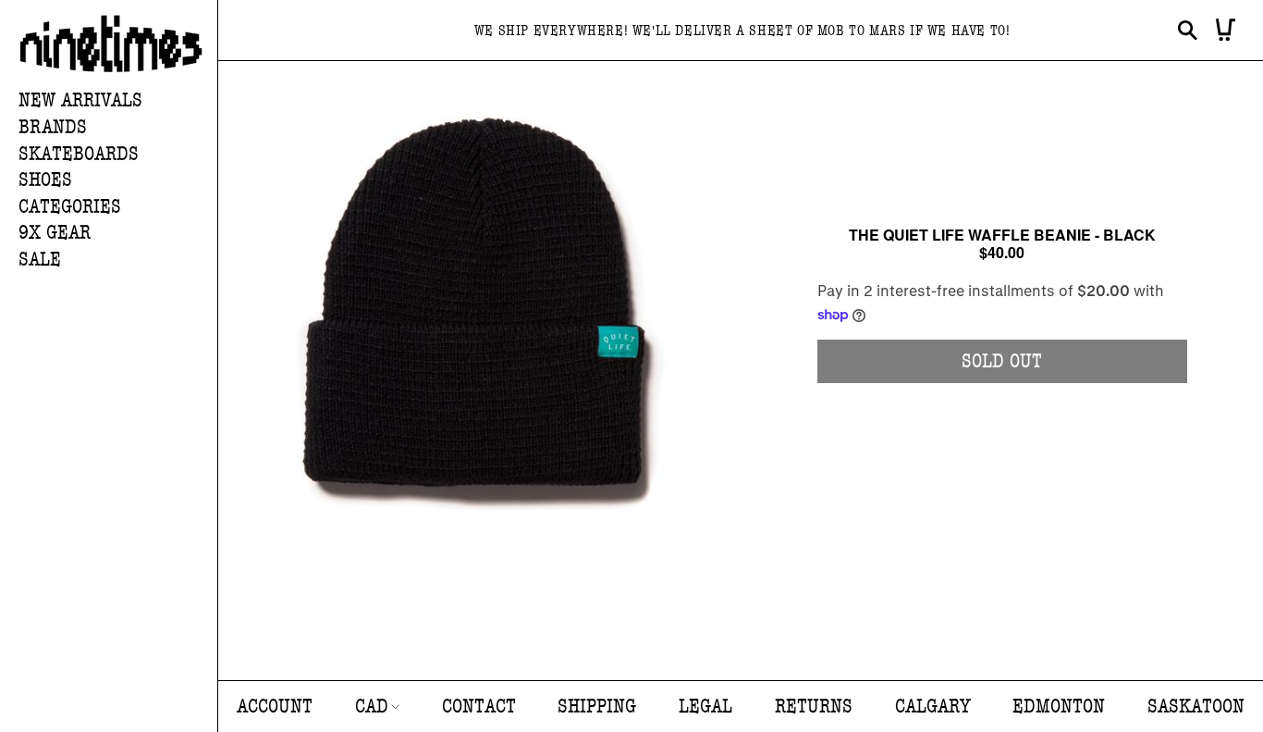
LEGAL (705, 706)
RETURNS (813, 706)
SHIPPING (597, 706)
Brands (52, 127)
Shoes (45, 180)
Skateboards (78, 154)
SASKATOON (1196, 706)
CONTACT (479, 706)
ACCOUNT (275, 706)
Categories (69, 206)
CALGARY (933, 706)
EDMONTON (1058, 706)
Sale (39, 259)
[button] (117, 128)
